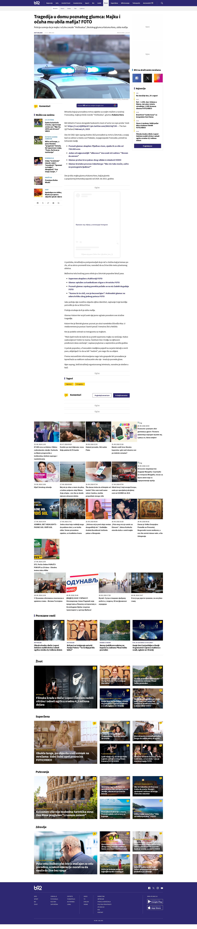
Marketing (101, 896)
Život (36, 904)
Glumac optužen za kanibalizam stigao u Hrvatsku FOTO (94, 282)
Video (86, 896)
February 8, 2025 (82, 129)
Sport (36, 899)
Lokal (69, 904)
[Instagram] (158, 78)
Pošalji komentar (121, 395)
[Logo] (37, 3)
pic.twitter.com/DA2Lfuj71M (104, 126)
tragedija (80, 384)
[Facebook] (136, 78)
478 (41, 120)
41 (40, 158)
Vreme (86, 904)
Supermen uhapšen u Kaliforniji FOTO (85, 278)
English (86, 902)
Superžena (54, 904)
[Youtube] (162, 888)
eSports (70, 896)
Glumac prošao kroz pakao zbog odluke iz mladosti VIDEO (95, 160)
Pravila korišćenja (104, 902)
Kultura (53, 902)
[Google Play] (155, 901)
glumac (69, 384)
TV (84, 899)
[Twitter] (147, 78)
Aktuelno (38, 33)
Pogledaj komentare (102, 395)
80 (40, 137)
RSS (99, 910)
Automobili (71, 902)
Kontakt (100, 912)
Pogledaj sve (147, 146)
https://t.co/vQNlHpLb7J (79, 126)
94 (40, 178)
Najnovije (49, 3)
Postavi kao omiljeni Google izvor (91, 105)
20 (40, 190)
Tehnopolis (71, 899)
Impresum (101, 899)
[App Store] (155, 907)
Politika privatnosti (105, 904)
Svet (47, 190)
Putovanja (54, 899)
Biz (35, 902)
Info (35, 896)
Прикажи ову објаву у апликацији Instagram (92, 224)
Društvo (48, 177)
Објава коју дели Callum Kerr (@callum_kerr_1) (97, 254)
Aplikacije (101, 907)
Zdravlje (54, 896)
